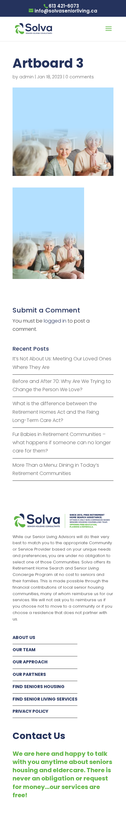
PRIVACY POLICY (30, 711)
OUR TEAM (24, 650)
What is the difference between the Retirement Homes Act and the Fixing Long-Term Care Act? (56, 411)
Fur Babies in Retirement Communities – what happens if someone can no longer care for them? (62, 442)
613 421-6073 (64, 6)
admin (26, 77)
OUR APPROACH (30, 662)
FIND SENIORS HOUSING (39, 687)
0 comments (79, 77)
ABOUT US (24, 637)
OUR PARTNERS (29, 674)
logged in (55, 320)
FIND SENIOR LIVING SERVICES (45, 699)
